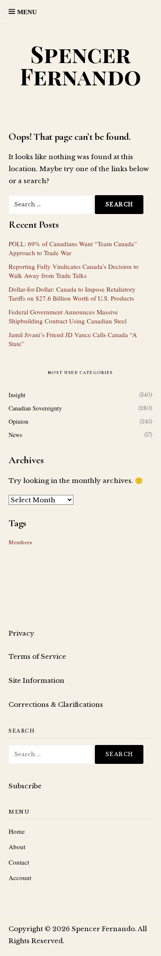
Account (20, 877)
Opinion (18, 421)
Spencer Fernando (80, 64)
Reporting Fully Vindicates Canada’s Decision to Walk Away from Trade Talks (74, 271)
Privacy (21, 633)
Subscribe (25, 786)
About (17, 846)
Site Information (36, 680)
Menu (27, 12)
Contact (19, 862)
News (15, 435)
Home (17, 831)
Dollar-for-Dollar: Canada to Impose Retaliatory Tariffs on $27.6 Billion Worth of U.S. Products (72, 293)
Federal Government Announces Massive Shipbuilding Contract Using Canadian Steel (68, 316)
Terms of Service (37, 656)
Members (20, 543)
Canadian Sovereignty (35, 408)
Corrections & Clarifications (56, 704)
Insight (17, 395)
